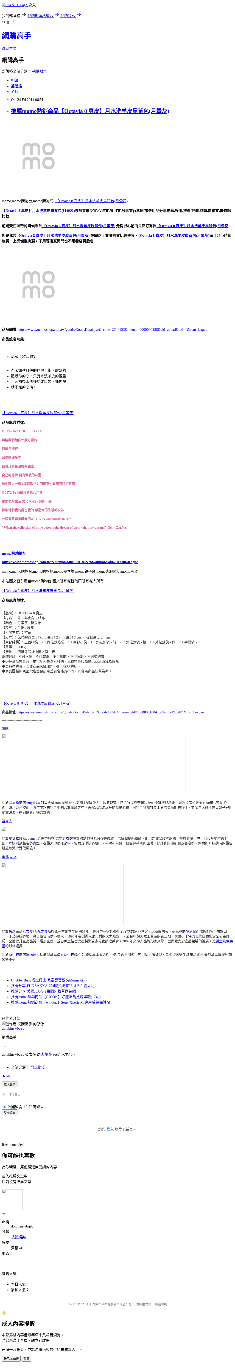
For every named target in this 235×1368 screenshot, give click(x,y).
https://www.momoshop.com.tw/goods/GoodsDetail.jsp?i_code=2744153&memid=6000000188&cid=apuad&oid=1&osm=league (112, 329)
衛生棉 (14, 955)
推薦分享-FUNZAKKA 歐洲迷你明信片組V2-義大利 (53, 986)
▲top (6, 1075)
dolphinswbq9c (13, 1028)
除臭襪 (14, 803)
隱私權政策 (143, 1304)
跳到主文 (9, 48)
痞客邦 (42, 1054)
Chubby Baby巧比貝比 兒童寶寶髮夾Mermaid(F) (49, 980)
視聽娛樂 (39, 71)
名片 (14, 92)
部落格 (16, 86)
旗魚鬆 (191, 931)
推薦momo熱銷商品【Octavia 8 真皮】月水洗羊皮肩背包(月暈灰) (90, 111)
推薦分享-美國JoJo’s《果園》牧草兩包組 (43, 991)
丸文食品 (44, 931)
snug (5, 728)
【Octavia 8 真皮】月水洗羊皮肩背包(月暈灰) (91, 201)
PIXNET (83, 1304)
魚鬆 (5, 857)
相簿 (14, 80)
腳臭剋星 (41, 803)
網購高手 (16, 36)
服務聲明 (161, 1304)
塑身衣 (7, 821)
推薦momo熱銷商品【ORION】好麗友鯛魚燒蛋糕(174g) (56, 997)
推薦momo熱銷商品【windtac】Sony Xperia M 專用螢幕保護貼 (60, 1002)
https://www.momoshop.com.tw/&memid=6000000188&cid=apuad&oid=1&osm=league (70, 562)
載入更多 (10, 1084)
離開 (26, 1359)
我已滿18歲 (11, 1359)
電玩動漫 (37, 1067)
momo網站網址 (14, 553)
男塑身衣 (62, 838)
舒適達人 (33, 955)
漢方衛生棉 (65, 955)
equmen (31, 838)
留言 (52, 1054)
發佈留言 (10, 1112)
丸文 (13, 857)
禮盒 (219, 941)
